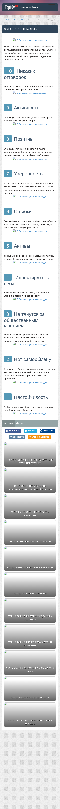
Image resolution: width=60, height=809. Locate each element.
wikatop (8, 423)
